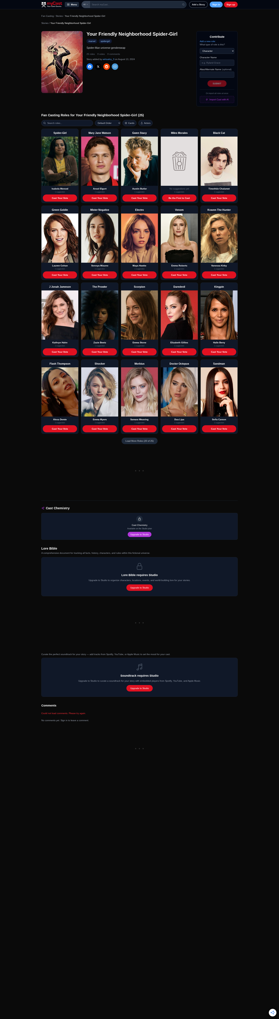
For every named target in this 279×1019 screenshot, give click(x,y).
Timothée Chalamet (219, 188)
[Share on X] (98, 66)
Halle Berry (219, 342)
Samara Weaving (139, 419)
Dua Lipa (179, 419)
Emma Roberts (179, 265)
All (84, 4)
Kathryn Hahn (59, 342)
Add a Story (198, 4)
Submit (217, 83)
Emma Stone (139, 342)
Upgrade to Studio (139, 534)
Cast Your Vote (60, 198)
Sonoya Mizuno (99, 265)
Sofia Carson (219, 419)
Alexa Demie (60, 419)
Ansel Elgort (100, 188)
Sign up (231, 4)
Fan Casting (47, 16)
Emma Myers (100, 419)
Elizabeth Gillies (179, 342)
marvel (91, 41)
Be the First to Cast (179, 198)
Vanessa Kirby (219, 265)
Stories (59, 16)
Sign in (216, 4)
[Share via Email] (115, 66)
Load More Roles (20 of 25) (139, 441)
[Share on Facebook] (90, 66)
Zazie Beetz (99, 342)
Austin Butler (139, 188)
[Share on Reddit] (106, 66)
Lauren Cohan (60, 265)
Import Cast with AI (219, 99)
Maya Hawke (139, 265)
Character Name (208, 57)
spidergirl (105, 41)
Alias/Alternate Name (216, 69)
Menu (74, 4)
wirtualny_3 (108, 59)
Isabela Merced (60, 188)
